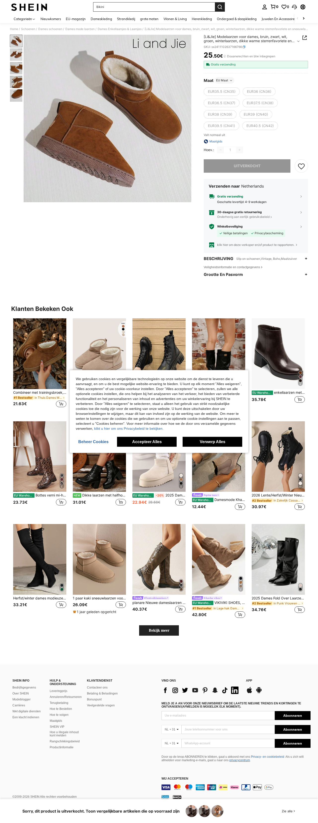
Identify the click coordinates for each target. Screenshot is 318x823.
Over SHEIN (20, 693)
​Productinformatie (62, 747)
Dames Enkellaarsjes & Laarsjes (120, 29)
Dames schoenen (50, 29)
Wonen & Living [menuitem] (175, 19)
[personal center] (265, 7)
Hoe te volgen (59, 715)
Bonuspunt (94, 699)
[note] (95, 611)
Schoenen (28, 29)
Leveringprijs (58, 691)
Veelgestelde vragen (101, 705)
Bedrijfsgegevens (24, 687)
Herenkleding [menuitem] (202, 19)
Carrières (18, 705)
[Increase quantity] (239, 150)
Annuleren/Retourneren (66, 697)
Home (14, 29)
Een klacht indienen (25, 717)
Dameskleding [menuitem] (101, 19)
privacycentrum (239, 760)
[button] (294, 7)
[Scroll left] (297, 19)
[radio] (222, 91)
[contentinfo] (236, 787)
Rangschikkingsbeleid (65, 741)
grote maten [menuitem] (149, 19)
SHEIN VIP (57, 726)
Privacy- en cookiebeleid (267, 756)
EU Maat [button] (222, 80)
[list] (201, 690)
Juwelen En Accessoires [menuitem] (279, 19)
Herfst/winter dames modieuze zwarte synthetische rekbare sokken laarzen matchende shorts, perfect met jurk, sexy (39, 598)
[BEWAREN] (301, 166)
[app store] (249, 692)
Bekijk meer (159, 630)
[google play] (258, 692)
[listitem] (39, 365)
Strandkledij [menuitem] (126, 19)
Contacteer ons (97, 687)
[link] (274, 7)
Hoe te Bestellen (61, 709)
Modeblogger (21, 699)
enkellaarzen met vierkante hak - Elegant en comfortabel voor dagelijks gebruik (278, 393)
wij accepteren (174, 778)
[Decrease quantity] (220, 150)
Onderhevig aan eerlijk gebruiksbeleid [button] (243, 217)
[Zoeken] (220, 7)
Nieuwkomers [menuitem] (50, 19)
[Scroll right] (303, 19)
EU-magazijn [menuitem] (76, 19)
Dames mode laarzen (80, 29)
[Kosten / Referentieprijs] (224, 56)
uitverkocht (247, 166)
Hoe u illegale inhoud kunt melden (64, 733)
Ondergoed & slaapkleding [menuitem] (237, 19)
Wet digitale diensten (26, 711)
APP (249, 680)
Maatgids (56, 721)
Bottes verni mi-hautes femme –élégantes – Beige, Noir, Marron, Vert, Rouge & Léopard (40, 495)
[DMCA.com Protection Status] (177, 796)
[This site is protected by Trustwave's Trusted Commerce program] (165, 796)
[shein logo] (29, 7)
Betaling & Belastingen (102, 693)
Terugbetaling (59, 703)
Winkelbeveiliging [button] (230, 226)
